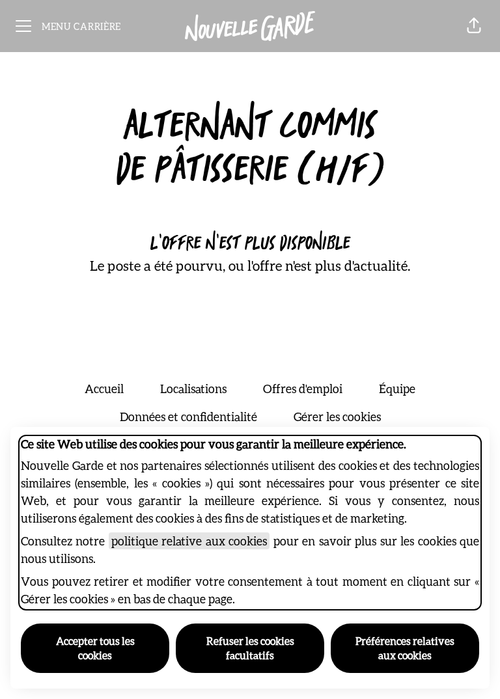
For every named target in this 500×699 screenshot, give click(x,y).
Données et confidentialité (188, 416)
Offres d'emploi (302, 388)
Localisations (193, 388)
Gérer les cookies (337, 416)
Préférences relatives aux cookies (404, 648)
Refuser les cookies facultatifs (250, 648)
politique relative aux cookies (189, 541)
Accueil (104, 388)
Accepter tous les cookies (95, 648)
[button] (474, 26)
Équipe (397, 388)
